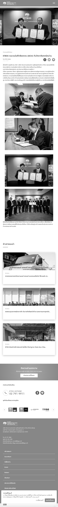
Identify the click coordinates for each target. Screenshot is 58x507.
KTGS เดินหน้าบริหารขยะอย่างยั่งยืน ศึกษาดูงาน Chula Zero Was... (25, 347)
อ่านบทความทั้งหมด (28, 375)
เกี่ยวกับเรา (7, 478)
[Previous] (4, 409)
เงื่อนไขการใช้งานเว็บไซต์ (10, 488)
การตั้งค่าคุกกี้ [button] (39, 500)
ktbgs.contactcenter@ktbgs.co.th (20, 443)
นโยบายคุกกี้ (35, 497)
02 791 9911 (17, 394)
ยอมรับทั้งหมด (50, 500)
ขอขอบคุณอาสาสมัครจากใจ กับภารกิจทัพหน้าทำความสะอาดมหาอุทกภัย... (27, 311)
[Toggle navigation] (54, 3)
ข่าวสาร (6, 467)
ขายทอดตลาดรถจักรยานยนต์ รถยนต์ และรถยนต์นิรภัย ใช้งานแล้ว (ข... (26, 276)
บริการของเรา (7, 451)
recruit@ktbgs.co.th (17, 441)
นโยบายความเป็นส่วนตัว (9, 483)
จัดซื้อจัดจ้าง (7, 462)
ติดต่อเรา (6, 473)
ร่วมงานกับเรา (7, 457)
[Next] (53, 409)
